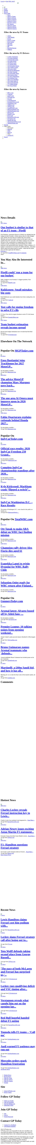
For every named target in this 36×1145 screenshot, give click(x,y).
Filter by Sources (11, 19)
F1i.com (9, 99)
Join (7, 1)
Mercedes (9, 45)
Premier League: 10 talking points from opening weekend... (16, 629)
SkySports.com (11, 118)
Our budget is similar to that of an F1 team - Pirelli (17, 229)
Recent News (7, 1076)
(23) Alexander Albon (13, 73)
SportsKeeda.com (12, 660)
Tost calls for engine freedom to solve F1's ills (17, 308)
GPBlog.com (10, 105)
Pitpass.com (10, 112)
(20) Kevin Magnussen (13, 70)
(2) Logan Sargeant (12, 58)
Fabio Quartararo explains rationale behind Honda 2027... (16, 420)
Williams (9, 49)
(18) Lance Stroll (11, 69)
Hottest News (7, 1075)
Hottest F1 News (11, 21)
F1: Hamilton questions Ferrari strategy (14, 846)
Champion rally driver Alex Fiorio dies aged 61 (16, 549)
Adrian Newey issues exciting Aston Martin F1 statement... (17, 830)
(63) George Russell (12, 82)
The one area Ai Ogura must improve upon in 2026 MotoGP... (17, 401)
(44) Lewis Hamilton (12, 79)
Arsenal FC (10, 135)
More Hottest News (6, 855)
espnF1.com (10, 96)
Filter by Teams (11, 16)
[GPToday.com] (18, 3)
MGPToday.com (24, 350)
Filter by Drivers (11, 18)
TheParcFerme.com (12, 123)
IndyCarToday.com (12, 438)
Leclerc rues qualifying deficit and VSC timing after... (18, 987)
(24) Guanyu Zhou (12, 75)
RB (8, 46)
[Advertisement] (18, 159)
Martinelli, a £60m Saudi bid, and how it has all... (17, 669)
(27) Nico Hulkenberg (13, 76)
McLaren (9, 43)
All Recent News (5, 1069)
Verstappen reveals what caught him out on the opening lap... (15, 1003)
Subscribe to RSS (8, 1105)
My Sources (10, 24)
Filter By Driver (8, 1079)
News (8, 15)
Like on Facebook (9, 1102)
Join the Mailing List (9, 1104)
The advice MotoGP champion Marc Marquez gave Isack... (15, 382)
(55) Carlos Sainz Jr (12, 81)
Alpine (9, 36)
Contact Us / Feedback (10, 1125)
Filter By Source (8, 1081)
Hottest (6, 10)
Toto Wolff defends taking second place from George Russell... (15, 954)
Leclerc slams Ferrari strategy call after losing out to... (18, 938)
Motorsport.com (11, 372)
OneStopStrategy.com (13, 111)
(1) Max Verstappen (12, 56)
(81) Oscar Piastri (12, 85)
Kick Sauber (10, 42)
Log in (2, 1)
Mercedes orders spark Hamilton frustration (14, 1062)
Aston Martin (10, 37)
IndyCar (9, 132)
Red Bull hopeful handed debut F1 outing (15, 1019)
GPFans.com (10, 106)
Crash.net (9, 94)
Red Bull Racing (11, 48)
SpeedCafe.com (11, 120)
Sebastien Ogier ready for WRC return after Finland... (17, 584)
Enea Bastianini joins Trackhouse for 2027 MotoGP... (13, 363)
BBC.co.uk (10, 93)
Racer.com (10, 115)
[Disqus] (18, 706)
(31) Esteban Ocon (12, 78)
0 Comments (23, 253)
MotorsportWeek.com (13, 109)
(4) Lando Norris (11, 61)
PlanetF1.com (11, 114)
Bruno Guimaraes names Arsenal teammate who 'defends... (15, 650)
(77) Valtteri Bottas (12, 84)
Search (6, 137)
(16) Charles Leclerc (12, 67)
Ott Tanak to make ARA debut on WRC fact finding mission (16, 532)
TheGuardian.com (12, 640)
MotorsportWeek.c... (13, 512)
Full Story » (4, 251)
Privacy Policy (8, 1092)
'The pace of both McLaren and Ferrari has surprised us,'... (16, 971)
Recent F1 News (11, 22)
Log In (6, 1115)
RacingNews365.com (13, 117)
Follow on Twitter (9, 1101)
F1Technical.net (11, 100)
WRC (8, 131)
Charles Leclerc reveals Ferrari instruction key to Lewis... (15, 813)
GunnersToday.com (12, 601)
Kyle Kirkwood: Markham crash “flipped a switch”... (16, 488)
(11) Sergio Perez (11, 64)
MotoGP (9, 129)
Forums (6, 1082)
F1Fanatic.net (11, 97)
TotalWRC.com (24, 519)
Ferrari (9, 39)
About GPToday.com (9, 1091)
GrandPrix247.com (12, 108)
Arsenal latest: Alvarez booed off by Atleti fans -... (17, 612)
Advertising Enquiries (10, 1126)
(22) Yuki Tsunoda (12, 72)
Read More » (31, 820)
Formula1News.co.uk (13, 102)
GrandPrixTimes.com (13, 253)
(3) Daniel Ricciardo (12, 60)
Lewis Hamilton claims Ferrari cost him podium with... (15, 922)
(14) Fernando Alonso (13, 66)
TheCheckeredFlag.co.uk (14, 121)
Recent (6, 12)
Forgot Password (8, 1116)
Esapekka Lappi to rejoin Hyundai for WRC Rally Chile (15, 566)
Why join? (11, 1)
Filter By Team (8, 1078)
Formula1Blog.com (13, 317)
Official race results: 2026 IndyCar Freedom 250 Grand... (15, 451)
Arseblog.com (11, 678)
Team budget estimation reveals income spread (14, 326)
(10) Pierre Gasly (11, 63)
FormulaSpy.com (11, 103)
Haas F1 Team (11, 40)
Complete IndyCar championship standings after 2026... (18, 470)
